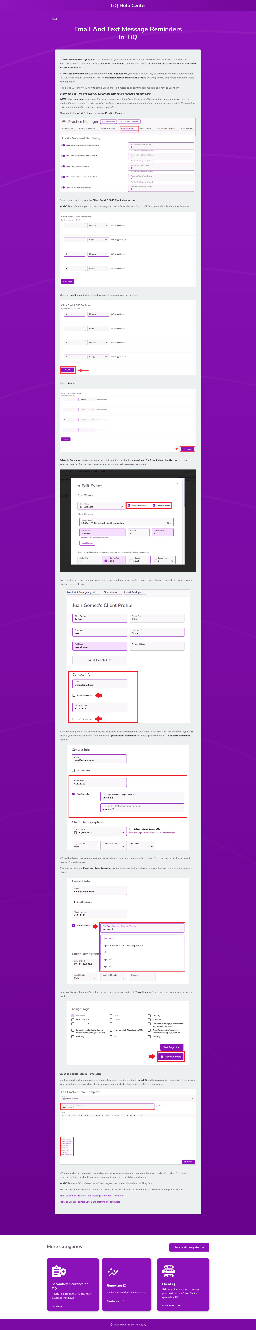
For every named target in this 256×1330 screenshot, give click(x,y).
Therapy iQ (140, 1324)
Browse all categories (189, 1247)
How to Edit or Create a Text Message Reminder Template (92, 1195)
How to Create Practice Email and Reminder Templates (90, 1201)
